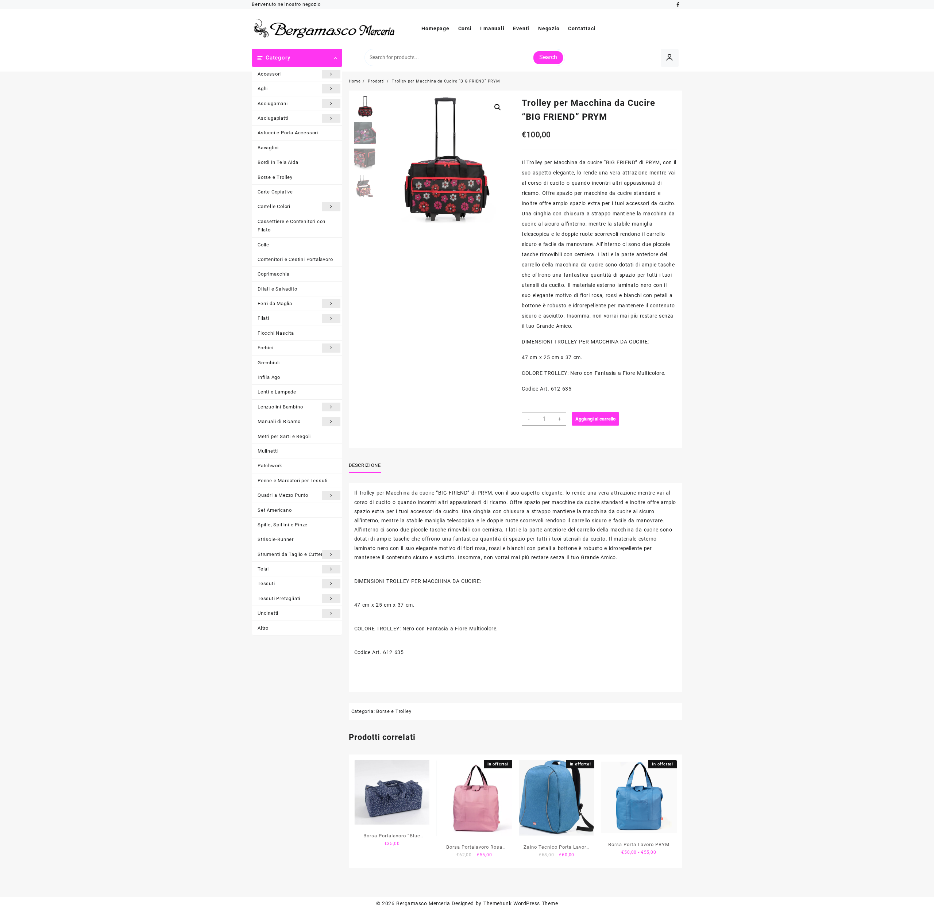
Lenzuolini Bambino (280, 407)
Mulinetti (268, 451)
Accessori (269, 74)
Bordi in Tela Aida (278, 162)
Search (548, 57)
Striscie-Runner (276, 539)
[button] (497, 107)
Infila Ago (269, 377)
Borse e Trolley (275, 177)
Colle (263, 244)
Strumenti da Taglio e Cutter (290, 554)
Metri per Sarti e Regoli (284, 436)
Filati (263, 318)
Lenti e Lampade (277, 392)
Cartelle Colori (274, 206)
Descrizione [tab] (365, 465)
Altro (263, 628)
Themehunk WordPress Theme (520, 903)
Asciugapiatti (273, 118)
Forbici (266, 347)
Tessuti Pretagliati (279, 598)
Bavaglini (268, 147)
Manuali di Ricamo (279, 421)
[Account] (670, 58)
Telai (263, 569)
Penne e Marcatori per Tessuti (293, 480)
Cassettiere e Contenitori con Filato (291, 226)
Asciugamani (273, 103)
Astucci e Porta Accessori (288, 132)
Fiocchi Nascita (276, 333)
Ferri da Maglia (275, 303)
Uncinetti (268, 613)
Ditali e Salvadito (277, 289)
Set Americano (275, 510)
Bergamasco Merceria (423, 903)
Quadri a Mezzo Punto (283, 495)
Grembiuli (269, 362)
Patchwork (270, 465)
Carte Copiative (275, 192)
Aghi (263, 88)
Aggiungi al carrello (595, 419)
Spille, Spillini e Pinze (283, 524)
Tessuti (266, 583)
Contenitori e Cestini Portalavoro (295, 259)
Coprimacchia (274, 274)
